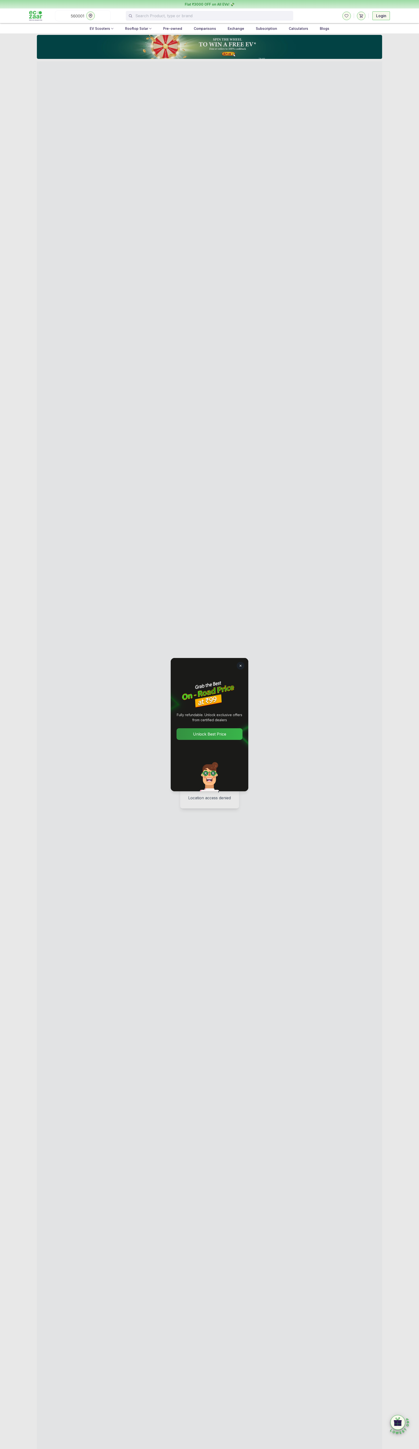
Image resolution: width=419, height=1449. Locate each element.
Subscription (266, 28)
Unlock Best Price (209, 734)
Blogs (324, 28)
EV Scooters (100, 28)
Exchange (236, 28)
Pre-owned (172, 28)
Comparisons (205, 28)
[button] (399, 1424)
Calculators (298, 28)
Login (381, 15)
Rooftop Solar (136, 28)
